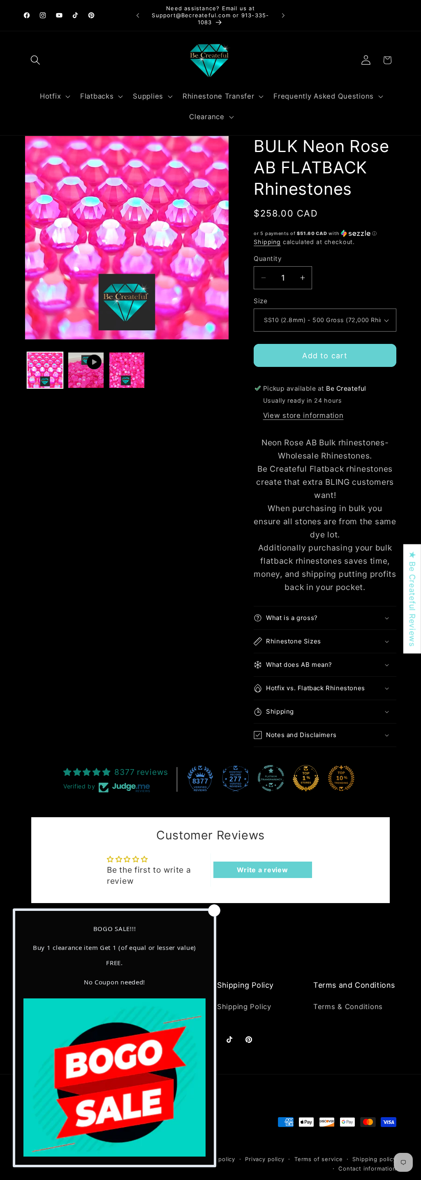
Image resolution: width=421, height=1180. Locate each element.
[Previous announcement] (138, 15)
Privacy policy (265, 1159)
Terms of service (318, 1159)
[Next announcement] (283, 15)
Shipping (267, 241)
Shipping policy (374, 1159)
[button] (35, 60)
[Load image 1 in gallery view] (45, 370)
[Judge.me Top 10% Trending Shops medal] (341, 778)
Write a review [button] (262, 870)
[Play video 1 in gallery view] (86, 370)
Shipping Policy (244, 1007)
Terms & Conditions (348, 1007)
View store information (303, 415)
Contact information (367, 1168)
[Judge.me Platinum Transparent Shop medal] (271, 778)
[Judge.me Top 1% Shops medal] (306, 778)
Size (260, 301)
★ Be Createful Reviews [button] (412, 599)
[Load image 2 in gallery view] (127, 370)
